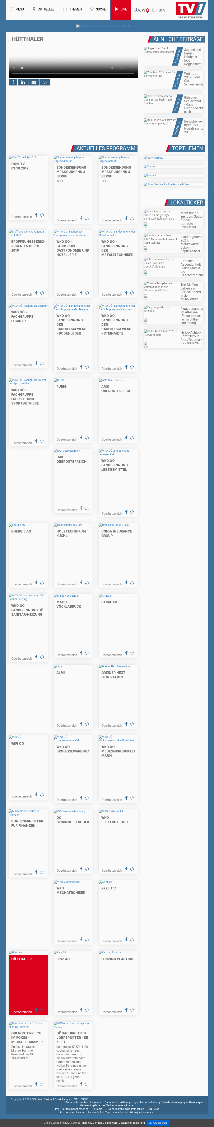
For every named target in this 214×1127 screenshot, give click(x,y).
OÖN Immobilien (134, 1109)
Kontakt (84, 1102)
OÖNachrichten (114, 1109)
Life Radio (96, 1109)
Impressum (96, 1102)
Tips (107, 1112)
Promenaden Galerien (72, 1112)
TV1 (57, 1109)
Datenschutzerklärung (118, 1102)
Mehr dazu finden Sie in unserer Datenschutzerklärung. (113, 1122)
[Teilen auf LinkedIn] (23, 82)
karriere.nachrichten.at (75, 1109)
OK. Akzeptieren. (157, 1122)
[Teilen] (33, 82)
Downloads (71, 1102)
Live (124, 9)
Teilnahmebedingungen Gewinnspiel (182, 1102)
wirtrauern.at (146, 1112)
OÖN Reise (152, 1109)
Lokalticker (187, 203)
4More (133, 1112)
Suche (101, 9)
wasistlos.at (120, 1112)
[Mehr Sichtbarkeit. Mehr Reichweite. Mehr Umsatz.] (107, 26)
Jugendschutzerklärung (146, 1102)
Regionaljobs (95, 1112)
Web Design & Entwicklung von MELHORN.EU (63, 1099)
